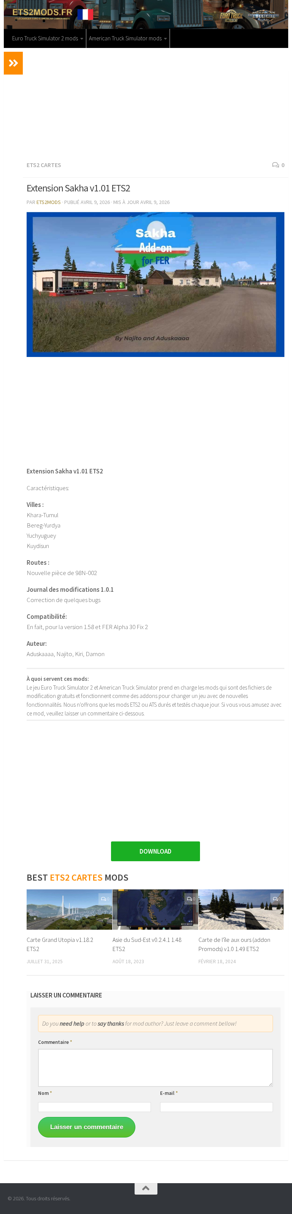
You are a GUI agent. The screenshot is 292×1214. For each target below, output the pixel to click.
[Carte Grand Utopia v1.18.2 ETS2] (69, 909)
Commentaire (55, 1042)
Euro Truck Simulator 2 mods (45, 38)
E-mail (169, 1093)
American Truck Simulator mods (125, 38)
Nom (45, 1093)
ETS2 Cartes (44, 165)
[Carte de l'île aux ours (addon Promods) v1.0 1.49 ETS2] (241, 909)
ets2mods (48, 202)
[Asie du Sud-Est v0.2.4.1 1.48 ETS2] (155, 909)
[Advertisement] (155, 103)
